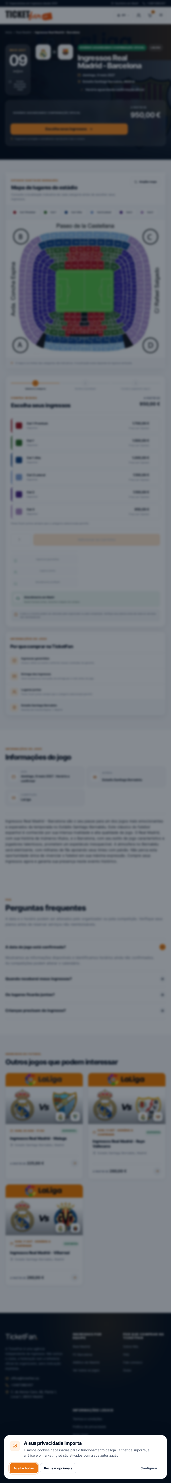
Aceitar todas (24, 1468)
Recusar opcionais (58, 1468)
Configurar (148, 1468)
